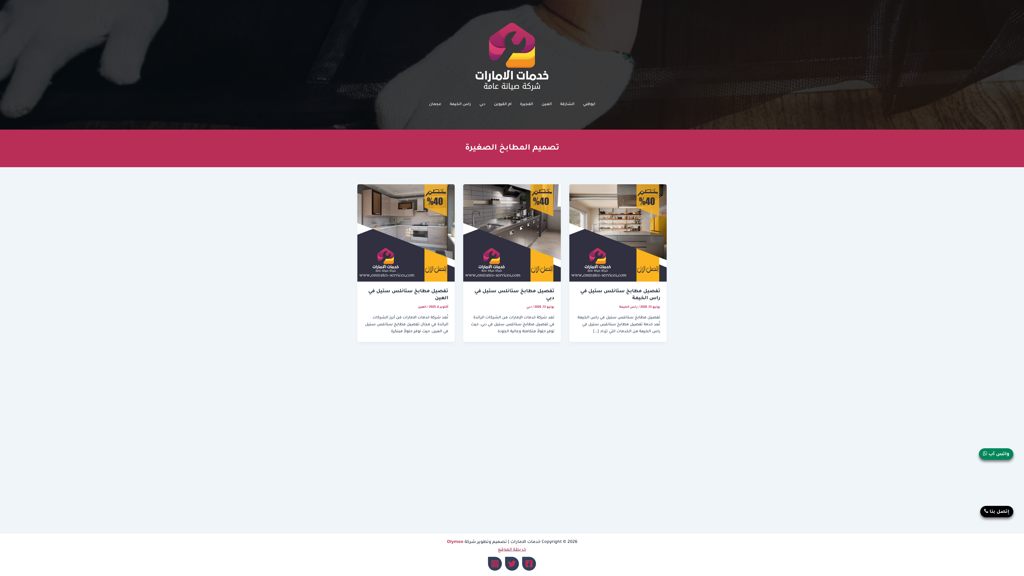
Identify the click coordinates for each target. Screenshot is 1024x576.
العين (547, 104)
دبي (482, 104)
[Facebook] (529, 564)
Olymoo (455, 542)
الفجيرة (526, 104)
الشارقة (567, 104)
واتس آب (998, 454)
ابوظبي (589, 104)
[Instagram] (495, 564)
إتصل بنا (998, 512)
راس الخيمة (460, 104)
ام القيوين (502, 104)
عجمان (435, 104)
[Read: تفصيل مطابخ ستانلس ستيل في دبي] (512, 233)
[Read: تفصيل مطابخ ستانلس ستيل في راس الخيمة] (618, 233)
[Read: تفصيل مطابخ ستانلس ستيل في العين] (406, 233)
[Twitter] (512, 564)
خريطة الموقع (512, 549)
